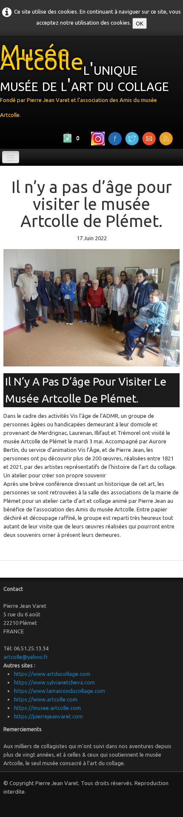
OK (139, 23)
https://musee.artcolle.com (47, 708)
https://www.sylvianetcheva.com (54, 682)
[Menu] (10, 157)
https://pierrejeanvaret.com (48, 716)
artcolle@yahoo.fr (25, 657)
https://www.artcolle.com (45, 699)
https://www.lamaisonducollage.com (59, 691)
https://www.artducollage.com (52, 674)
